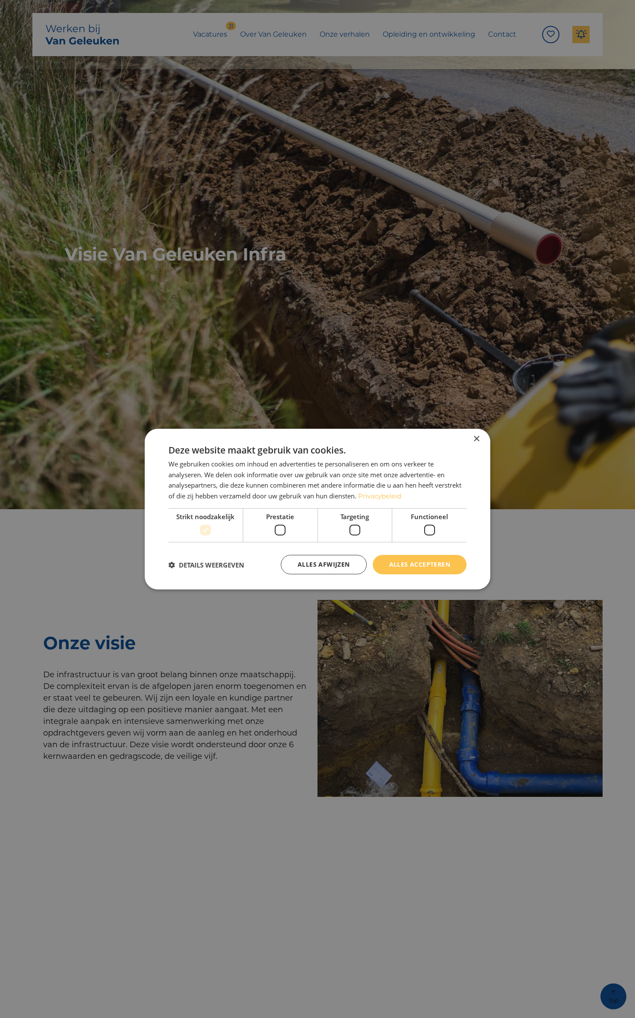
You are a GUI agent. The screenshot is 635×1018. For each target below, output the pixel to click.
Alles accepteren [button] (419, 564)
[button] (206, 564)
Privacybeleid (379, 496)
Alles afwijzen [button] (324, 564)
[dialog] (317, 509)
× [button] (476, 438)
